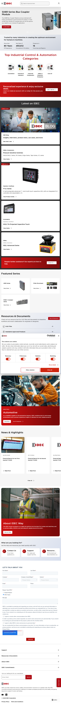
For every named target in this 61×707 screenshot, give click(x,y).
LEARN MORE (6, 27)
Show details (52, 365)
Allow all (49, 370)
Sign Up (28, 677)
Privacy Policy (5, 701)
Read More (7, 421)
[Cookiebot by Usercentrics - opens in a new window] (48, 336)
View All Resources (53, 318)
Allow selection (30, 370)
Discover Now (7, 532)
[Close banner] (58, 335)
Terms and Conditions (17, 701)
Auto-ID (50, 73)
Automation (11, 73)
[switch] (23, 359)
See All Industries (17, 421)
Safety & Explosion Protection (40, 75)
